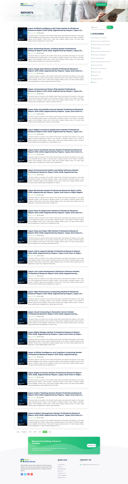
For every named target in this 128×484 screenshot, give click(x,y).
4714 (40, 432)
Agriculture (96, 75)
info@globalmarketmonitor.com (90, 464)
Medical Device (97, 48)
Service (95, 82)
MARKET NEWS (81, 4)
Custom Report (101, 4)
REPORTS (72, 4)
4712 (30, 432)
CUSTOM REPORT (62, 475)
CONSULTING (63, 4)
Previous (24, 432)
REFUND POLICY (62, 477)
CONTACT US (92, 445)
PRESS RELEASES (62, 469)
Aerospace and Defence (99, 68)
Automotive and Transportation (101, 51)
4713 (35, 432)
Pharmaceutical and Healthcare (101, 44)
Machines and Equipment (100, 55)
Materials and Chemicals (99, 38)
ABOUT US (90, 4)
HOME (56, 4)
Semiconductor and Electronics (101, 41)
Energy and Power (97, 79)
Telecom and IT (97, 72)
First (18, 432)
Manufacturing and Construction (102, 61)
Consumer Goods (97, 65)
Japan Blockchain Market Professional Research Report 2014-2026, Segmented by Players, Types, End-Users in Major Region (55, 191)
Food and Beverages (98, 58)
